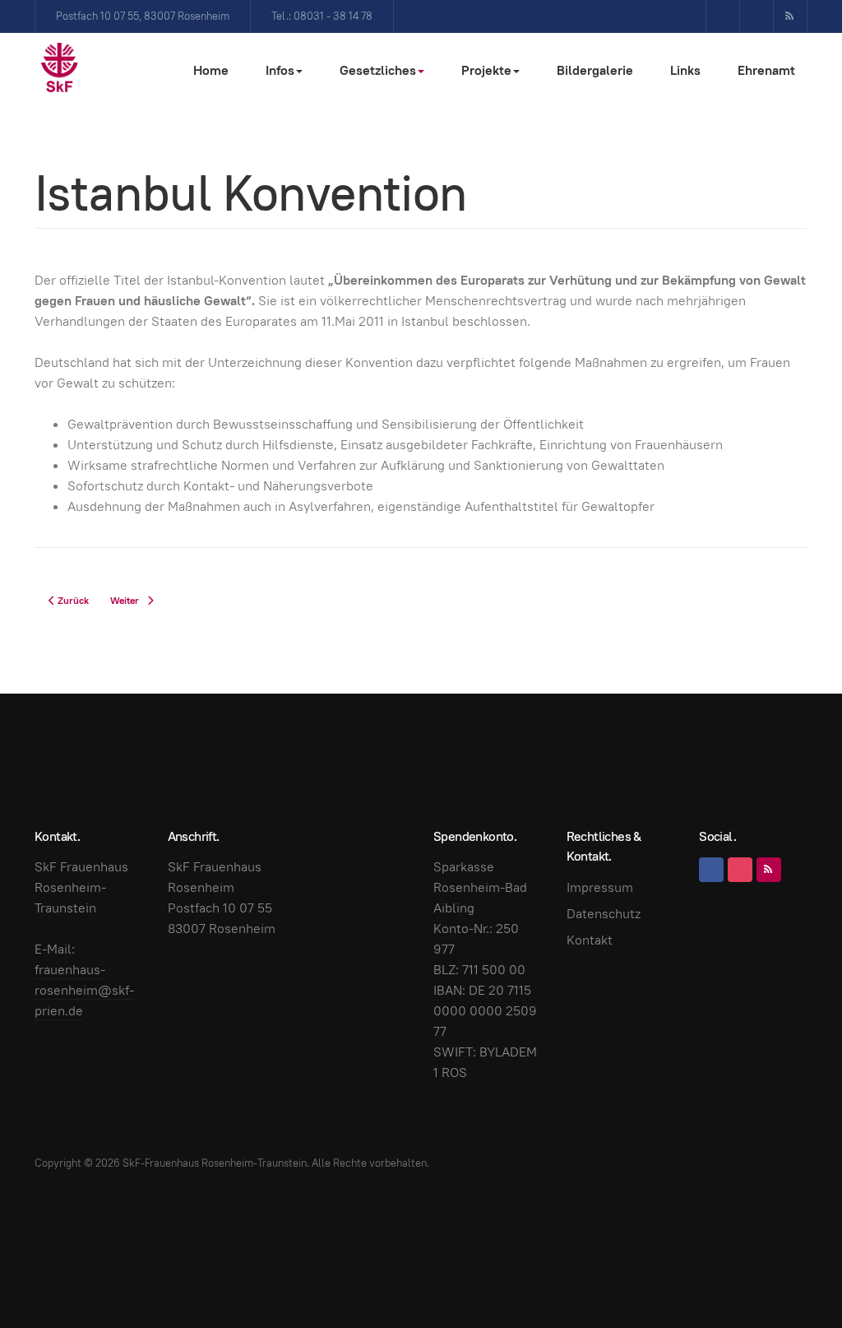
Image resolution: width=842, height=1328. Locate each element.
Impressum (600, 887)
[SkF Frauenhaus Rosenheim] (59, 67)
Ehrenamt (766, 70)
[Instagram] (756, 16)
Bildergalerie (595, 70)
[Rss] (790, 16)
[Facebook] (722, 16)
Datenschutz (604, 913)
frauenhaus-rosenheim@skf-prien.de (84, 990)
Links (685, 70)
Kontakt (590, 940)
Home (211, 70)
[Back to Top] (792, 1278)
